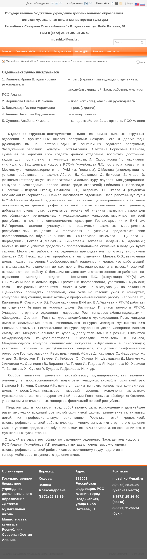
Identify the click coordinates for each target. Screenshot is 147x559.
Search (141, 42)
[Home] (4, 61)
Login (130, 3)
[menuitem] (25, 51)
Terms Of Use (137, 554)
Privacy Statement (118, 554)
